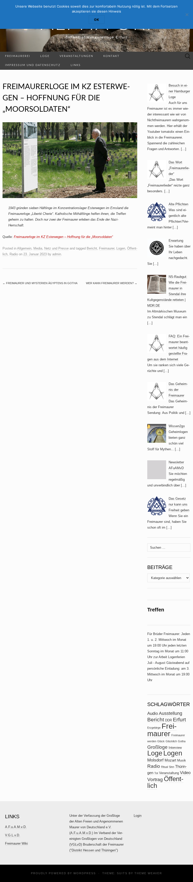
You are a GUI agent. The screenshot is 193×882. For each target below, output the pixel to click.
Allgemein (24, 248)
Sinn (171, 766)
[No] (186, 14)
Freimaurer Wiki (16, 843)
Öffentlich (165, 782)
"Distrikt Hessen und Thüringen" (93, 850)
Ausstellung (170, 713)
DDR (168, 720)
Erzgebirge (154, 727)
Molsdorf (155, 760)
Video (185, 772)
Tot (156, 773)
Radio (14, 254)
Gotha (181, 741)
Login (137, 815)
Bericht (92, 248)
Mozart (170, 760)
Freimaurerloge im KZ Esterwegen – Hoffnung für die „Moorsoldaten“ (63, 237)
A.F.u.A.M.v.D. (16, 827)
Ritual (164, 766)
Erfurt (179, 719)
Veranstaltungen (76, 56)
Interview (175, 747)
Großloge (157, 747)
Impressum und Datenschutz (33, 65)
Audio (152, 713)
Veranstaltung (169, 773)
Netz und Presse (56, 248)
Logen (120, 248)
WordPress (84, 873)
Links (76, 65)
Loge (45, 56)
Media (37, 248)
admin (56, 254)
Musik (181, 760)
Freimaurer (106, 248)
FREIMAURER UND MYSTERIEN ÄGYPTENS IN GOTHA (40, 283)
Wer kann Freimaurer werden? (111, 283)
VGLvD (75, 844)
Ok (96, 20)
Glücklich (171, 741)
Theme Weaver (148, 873)
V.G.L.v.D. (12, 835)
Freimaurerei (17, 56)
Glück (161, 741)
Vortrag (155, 779)
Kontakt (111, 56)
